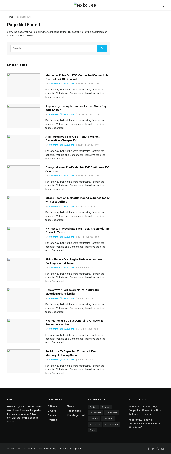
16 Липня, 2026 (85, 360)
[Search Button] (102, 48)
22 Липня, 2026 (85, 175)
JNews (18, 448)
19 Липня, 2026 (85, 267)
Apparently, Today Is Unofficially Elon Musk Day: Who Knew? (144, 423)
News (70, 406)
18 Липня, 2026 (85, 298)
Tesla (92, 430)
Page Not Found (24, 17)
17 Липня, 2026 (84, 329)
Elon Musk (108, 418)
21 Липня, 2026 (85, 206)
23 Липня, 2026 (85, 145)
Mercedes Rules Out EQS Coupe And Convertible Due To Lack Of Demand (145, 410)
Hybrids (52, 419)
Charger (106, 407)
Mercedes (95, 424)
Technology (74, 410)
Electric (94, 418)
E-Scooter (111, 413)
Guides (52, 415)
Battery (93, 407)
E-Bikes (52, 406)
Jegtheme (77, 448)
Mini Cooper (111, 424)
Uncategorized (76, 415)
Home (10, 17)
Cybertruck (95, 413)
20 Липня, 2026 (85, 237)
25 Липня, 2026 (85, 83)
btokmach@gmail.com (61, 83)
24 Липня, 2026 (85, 114)
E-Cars (52, 410)
